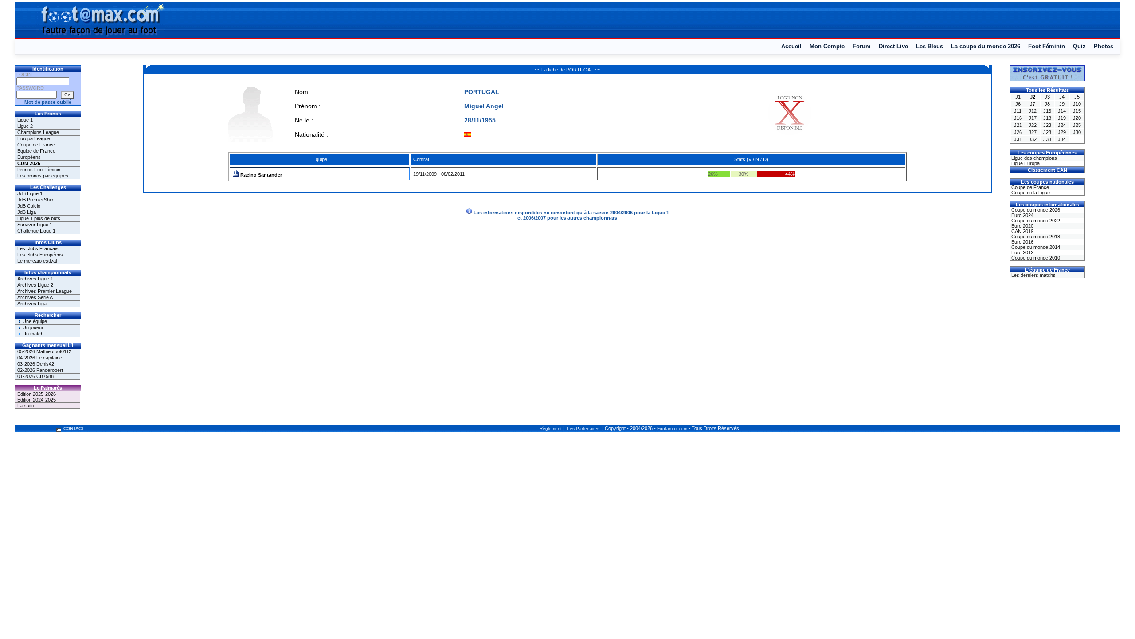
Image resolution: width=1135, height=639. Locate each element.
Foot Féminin (1046, 46)
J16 (1018, 118)
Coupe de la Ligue (1030, 192)
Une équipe (34, 321)
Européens (29, 157)
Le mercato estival (37, 261)
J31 (1018, 139)
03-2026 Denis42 (35, 364)
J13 (1047, 111)
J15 (1077, 111)
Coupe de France (36, 144)
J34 (1062, 139)
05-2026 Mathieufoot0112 (44, 351)
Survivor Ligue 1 (34, 224)
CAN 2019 (1021, 231)
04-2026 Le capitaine (39, 357)
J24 (1062, 125)
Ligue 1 (25, 119)
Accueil (791, 46)
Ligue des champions (1033, 158)
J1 (1018, 96)
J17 (1033, 118)
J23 (1047, 125)
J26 (1018, 132)
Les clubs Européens (40, 254)
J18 (1047, 118)
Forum (862, 46)
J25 (1077, 125)
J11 (1018, 111)
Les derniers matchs (1033, 275)
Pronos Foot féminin (38, 169)
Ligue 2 (25, 126)
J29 (1062, 132)
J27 (1033, 132)
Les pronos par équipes (42, 175)
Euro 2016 (1021, 242)
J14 (1062, 111)
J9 (1062, 103)
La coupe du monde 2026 (985, 46)
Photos (1103, 46)
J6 (1018, 103)
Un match (32, 333)
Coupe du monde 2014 (1035, 247)
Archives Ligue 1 (35, 278)
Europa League (33, 138)
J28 (1047, 132)
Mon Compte (827, 46)
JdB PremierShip (35, 199)
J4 (1062, 96)
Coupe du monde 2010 (1035, 257)
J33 (1047, 139)
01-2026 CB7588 (35, 376)
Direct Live (893, 46)
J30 (1077, 132)
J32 (1033, 139)
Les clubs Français (38, 248)
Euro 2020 (1021, 226)
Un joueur (32, 327)
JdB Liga (26, 212)
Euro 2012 (1021, 252)
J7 (1032, 103)
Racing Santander (260, 175)
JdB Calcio (28, 206)
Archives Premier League (44, 291)
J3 (1047, 96)
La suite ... (28, 405)
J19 (1062, 118)
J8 (1047, 103)
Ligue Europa (1025, 163)
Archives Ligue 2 (35, 285)
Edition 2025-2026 (36, 394)
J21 (1018, 125)
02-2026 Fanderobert (40, 370)
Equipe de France (36, 151)
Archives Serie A (35, 297)
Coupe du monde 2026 (1035, 210)
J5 (1077, 96)
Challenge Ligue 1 (36, 230)
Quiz (1079, 46)
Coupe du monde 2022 (1035, 220)
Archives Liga (32, 303)
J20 (1077, 118)
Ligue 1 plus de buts (38, 218)
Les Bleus (929, 46)
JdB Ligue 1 (30, 193)
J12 (1033, 111)
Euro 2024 (1021, 215)
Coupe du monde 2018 (1035, 236)
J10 (1077, 103)
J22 (1033, 125)
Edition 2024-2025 (36, 399)
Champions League (38, 132)
